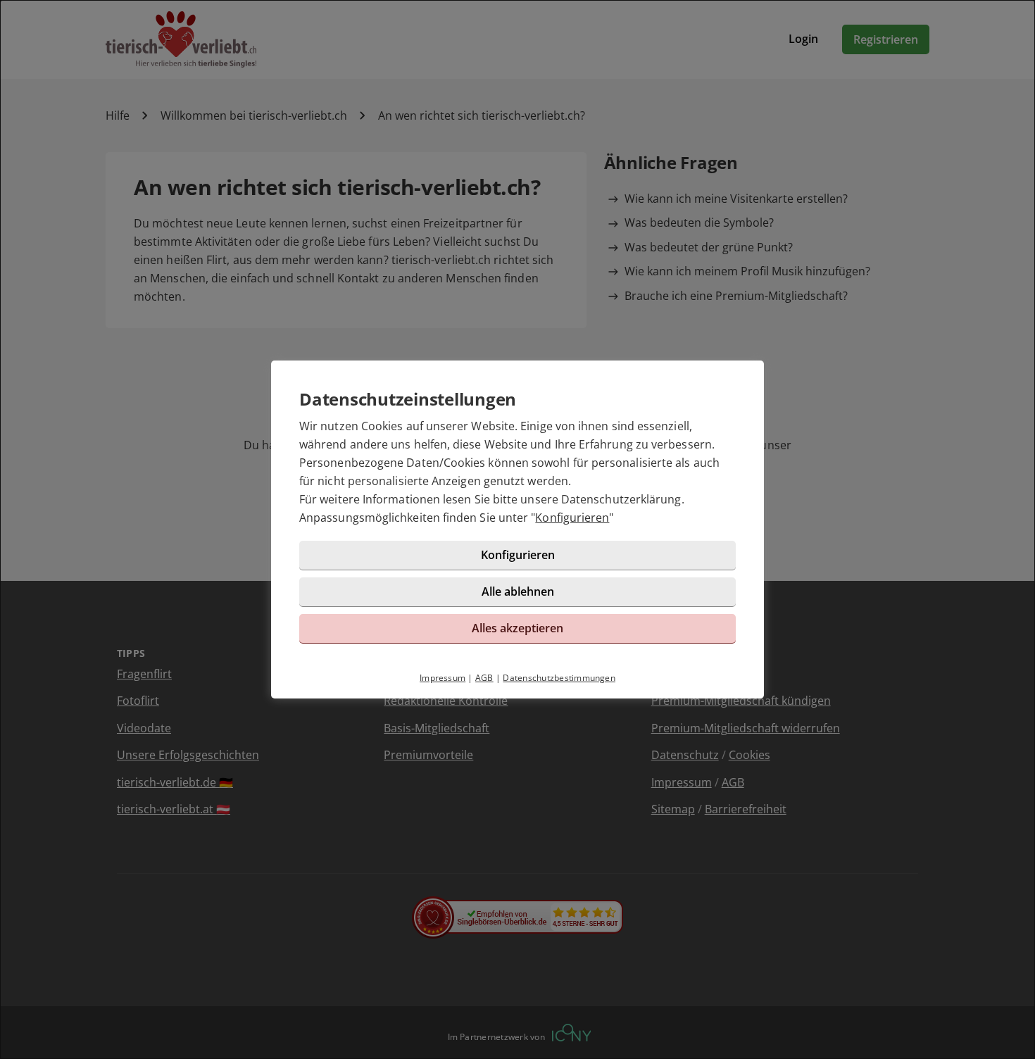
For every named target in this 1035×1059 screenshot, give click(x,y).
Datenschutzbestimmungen (559, 678)
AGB (484, 678)
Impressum (442, 678)
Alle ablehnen (518, 591)
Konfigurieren (572, 517)
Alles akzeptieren (517, 628)
